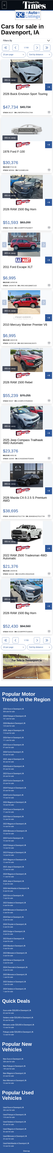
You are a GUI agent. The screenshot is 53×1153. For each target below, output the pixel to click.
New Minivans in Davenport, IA (14, 1081)
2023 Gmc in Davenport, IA (13, 897)
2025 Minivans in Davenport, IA (15, 976)
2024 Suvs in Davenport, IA (13, 810)
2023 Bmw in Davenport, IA (13, 961)
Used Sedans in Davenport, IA (14, 1123)
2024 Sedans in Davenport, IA (14, 990)
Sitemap (26, 1151)
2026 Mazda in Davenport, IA (14, 724)
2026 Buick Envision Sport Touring (25, 93)
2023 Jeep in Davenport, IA (13, 868)
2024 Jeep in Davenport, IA (13, 882)
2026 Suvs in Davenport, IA (13, 710)
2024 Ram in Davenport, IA (13, 918)
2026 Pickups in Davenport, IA (14, 717)
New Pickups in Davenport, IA (14, 1067)
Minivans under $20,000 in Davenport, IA (18, 1026)
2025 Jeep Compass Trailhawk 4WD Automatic (23, 441)
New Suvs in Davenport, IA (13, 1060)
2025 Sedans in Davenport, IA (14, 983)
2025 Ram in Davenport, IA (13, 818)
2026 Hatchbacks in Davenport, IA (16, 889)
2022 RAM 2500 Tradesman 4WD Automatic (25, 557)
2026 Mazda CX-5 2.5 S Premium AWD (25, 499)
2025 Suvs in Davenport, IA (13, 746)
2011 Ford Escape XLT (18, 267)
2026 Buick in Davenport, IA (13, 767)
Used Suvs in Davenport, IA (13, 1108)
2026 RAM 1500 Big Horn (19, 209)
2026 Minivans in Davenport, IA (15, 832)
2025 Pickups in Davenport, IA (14, 846)
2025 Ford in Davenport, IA (13, 839)
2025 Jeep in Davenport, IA (13, 760)
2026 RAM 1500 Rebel (17, 382)
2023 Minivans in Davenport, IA (15, 954)
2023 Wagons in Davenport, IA (14, 825)
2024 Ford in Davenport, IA (13, 796)
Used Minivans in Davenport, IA (15, 1137)
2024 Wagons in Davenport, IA (14, 875)
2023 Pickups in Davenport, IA (14, 853)
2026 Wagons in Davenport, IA (14, 803)
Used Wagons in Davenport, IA (14, 1130)
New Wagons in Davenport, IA (14, 1074)
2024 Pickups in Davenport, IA (14, 789)
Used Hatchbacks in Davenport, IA (16, 1144)
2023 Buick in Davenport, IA (13, 940)
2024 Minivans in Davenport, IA (15, 911)
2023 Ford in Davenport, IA (13, 782)
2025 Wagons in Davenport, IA (14, 861)
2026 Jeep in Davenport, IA (13, 731)
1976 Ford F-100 (14, 151)
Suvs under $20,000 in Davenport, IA (17, 1011)
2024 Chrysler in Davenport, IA (14, 925)
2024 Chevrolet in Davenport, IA (15, 968)
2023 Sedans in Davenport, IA (14, 904)
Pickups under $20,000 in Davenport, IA (18, 1033)
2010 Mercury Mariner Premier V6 (25, 324)
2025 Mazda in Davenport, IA (14, 947)
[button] (4, 244)
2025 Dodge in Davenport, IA (14, 932)
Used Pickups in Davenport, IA (14, 1116)
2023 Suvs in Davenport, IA (13, 775)
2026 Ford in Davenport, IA (13, 753)
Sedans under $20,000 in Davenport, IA (18, 1019)
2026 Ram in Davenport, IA (13, 739)
